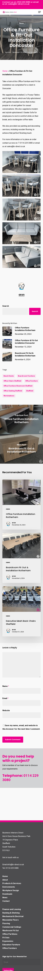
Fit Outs (5, 937)
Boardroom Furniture (26, 376)
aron (9, 52)
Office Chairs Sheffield (12, 381)
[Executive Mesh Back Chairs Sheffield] (21, 611)
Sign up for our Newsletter (14, 956)
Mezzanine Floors (10, 920)
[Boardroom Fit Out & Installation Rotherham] (21, 558)
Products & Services (11, 883)
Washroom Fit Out (10, 930)
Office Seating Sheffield (13, 391)
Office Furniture (31, 381)
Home (4, 71)
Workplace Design (10, 890)
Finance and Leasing (11, 909)
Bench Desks (9, 376)
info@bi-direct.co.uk (15, 864)
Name (5, 686)
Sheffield (29, 391)
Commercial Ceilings (11, 927)
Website (6, 710)
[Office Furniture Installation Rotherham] (21, 505)
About (5, 880)
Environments (8, 887)
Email (5, 698)
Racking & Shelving (11, 913)
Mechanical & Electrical (12, 916)
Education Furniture (11, 945)
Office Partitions (9, 934)
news (21, 23)
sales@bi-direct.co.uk (19, 4)
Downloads (7, 894)
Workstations (9, 396)
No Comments (33, 52)
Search (5, 306)
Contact (6, 901)
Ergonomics (7, 941)
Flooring (6, 923)
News (4, 897)
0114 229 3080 (23, 2)
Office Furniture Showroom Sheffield (18, 386)
